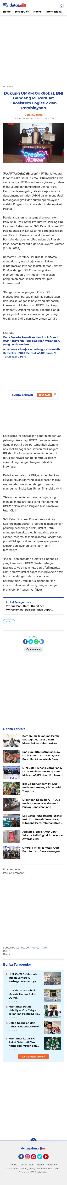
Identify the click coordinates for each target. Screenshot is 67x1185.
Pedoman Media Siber (46, 1164)
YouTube (48, 1161)
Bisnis (9, 621)
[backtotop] (33, 1141)
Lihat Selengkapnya (32, 1056)
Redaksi (13, 1164)
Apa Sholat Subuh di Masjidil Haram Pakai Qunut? (22, 994)
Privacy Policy (27, 1168)
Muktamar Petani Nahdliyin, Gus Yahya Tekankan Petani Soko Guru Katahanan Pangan (25, 1010)
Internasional (54, 11)
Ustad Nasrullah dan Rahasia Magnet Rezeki (24, 1024)
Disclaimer (12, 1168)
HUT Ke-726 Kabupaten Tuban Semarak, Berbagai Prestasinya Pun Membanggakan (24, 978)
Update (45, 395)
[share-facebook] (25, 641)
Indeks (37, 11)
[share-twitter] (30, 641)
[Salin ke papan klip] (41, 641)
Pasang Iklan (26, 1164)
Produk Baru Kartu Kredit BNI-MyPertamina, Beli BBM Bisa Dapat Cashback (28, 607)
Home (7, 11)
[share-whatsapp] (36, 641)
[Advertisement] (33, 48)
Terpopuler (22, 11)
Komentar (35, 649)
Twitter (41, 1161)
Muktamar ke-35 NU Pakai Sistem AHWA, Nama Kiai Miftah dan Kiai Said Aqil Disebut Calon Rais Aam (23, 1042)
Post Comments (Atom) (33, 947)
